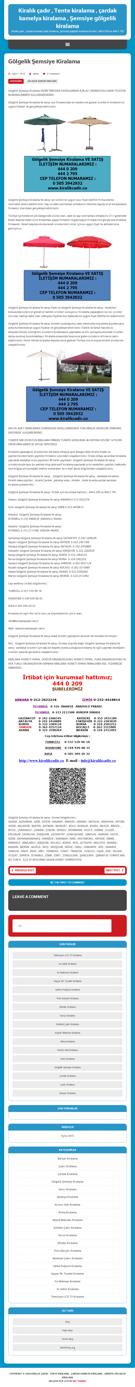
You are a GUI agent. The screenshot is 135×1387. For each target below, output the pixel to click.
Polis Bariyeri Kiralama (67, 998)
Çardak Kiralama (67, 1076)
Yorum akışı (67, 1339)
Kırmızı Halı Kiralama (67, 1050)
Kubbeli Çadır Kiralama (67, 1024)
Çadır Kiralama (67, 1084)
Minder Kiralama (67, 1007)
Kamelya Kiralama (67, 1197)
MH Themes (79, 1381)
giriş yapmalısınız (51, 904)
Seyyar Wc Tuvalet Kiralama (67, 981)
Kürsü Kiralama (67, 1015)
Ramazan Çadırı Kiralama (67, 1258)
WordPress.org (67, 1347)
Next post (113, 870)
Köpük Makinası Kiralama (67, 1032)
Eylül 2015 (67, 1135)
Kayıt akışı (67, 1330)
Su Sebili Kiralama (67, 964)
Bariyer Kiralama (67, 1093)
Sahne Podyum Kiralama (67, 989)
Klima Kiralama (67, 1041)
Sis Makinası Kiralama (67, 972)
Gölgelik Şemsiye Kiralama (42, 81)
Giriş (67, 1322)
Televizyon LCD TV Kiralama (67, 955)
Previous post (24, 870)
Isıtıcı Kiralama (67, 1058)
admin (36, 73)
